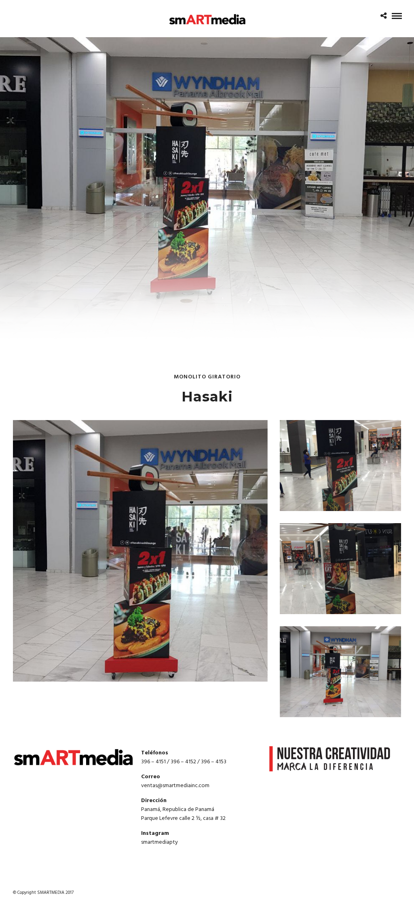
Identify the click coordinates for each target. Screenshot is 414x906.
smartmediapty (159, 842)
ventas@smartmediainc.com (175, 785)
